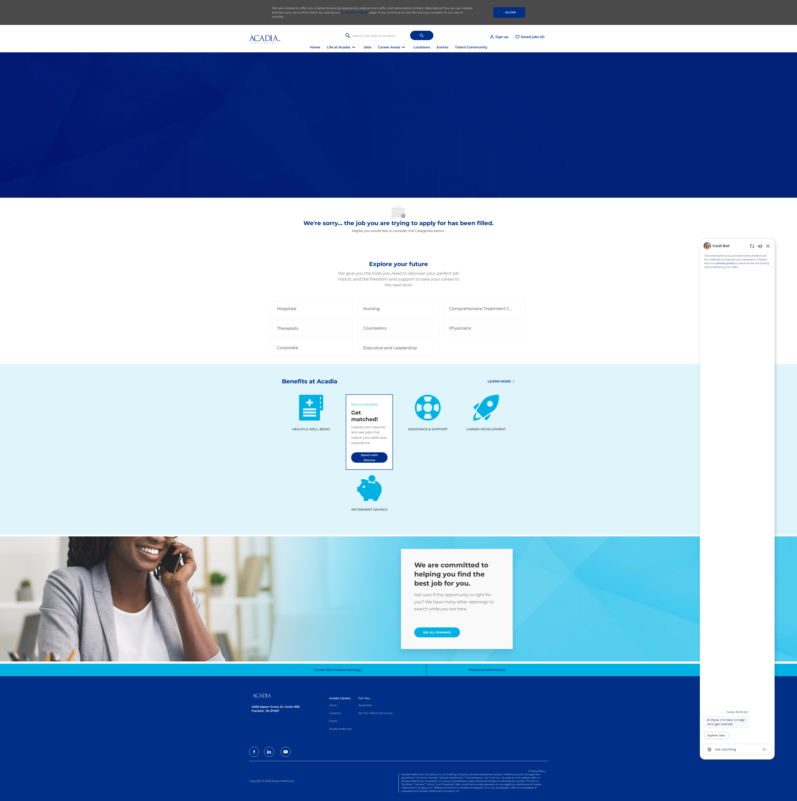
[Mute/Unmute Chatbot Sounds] (760, 246)
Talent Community (471, 47)
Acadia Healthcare (340, 728)
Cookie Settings (354, 12)
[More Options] (709, 749)
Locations (421, 47)
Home (315, 47)
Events (442, 47)
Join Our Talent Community (375, 713)
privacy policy (725, 263)
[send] (765, 749)
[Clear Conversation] (752, 246)
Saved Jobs (365, 705)
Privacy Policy (537, 771)
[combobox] (375, 36)
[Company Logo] (264, 37)
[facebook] (254, 752)
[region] (737, 497)
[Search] (421, 35)
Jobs (367, 47)
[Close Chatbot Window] (768, 246)
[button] (498, 37)
